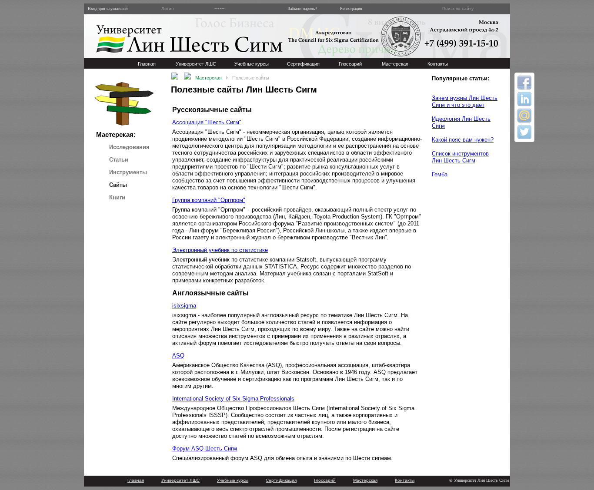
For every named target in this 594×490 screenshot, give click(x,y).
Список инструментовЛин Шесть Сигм (460, 157)
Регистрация (349, 8)
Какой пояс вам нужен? (463, 139)
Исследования (129, 147)
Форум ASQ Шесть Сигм (204, 448)
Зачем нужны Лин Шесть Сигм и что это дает (464, 101)
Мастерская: (116, 134)
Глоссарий (325, 480)
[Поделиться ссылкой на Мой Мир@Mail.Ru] (524, 115)
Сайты (118, 185)
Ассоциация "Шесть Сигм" (206, 122)
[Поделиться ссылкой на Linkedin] (524, 99)
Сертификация (281, 480)
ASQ (178, 355)
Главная (135, 480)
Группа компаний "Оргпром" (208, 200)
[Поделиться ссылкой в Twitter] (524, 132)
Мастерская (208, 77)
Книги (117, 197)
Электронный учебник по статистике (220, 250)
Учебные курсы (232, 480)
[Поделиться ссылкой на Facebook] (524, 82)
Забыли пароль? (300, 8)
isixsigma (184, 305)
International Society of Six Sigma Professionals (233, 398)
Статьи (118, 159)
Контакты (404, 480)
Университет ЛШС (180, 480)
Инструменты (128, 172)
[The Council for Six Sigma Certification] (401, 36)
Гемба (439, 174)
